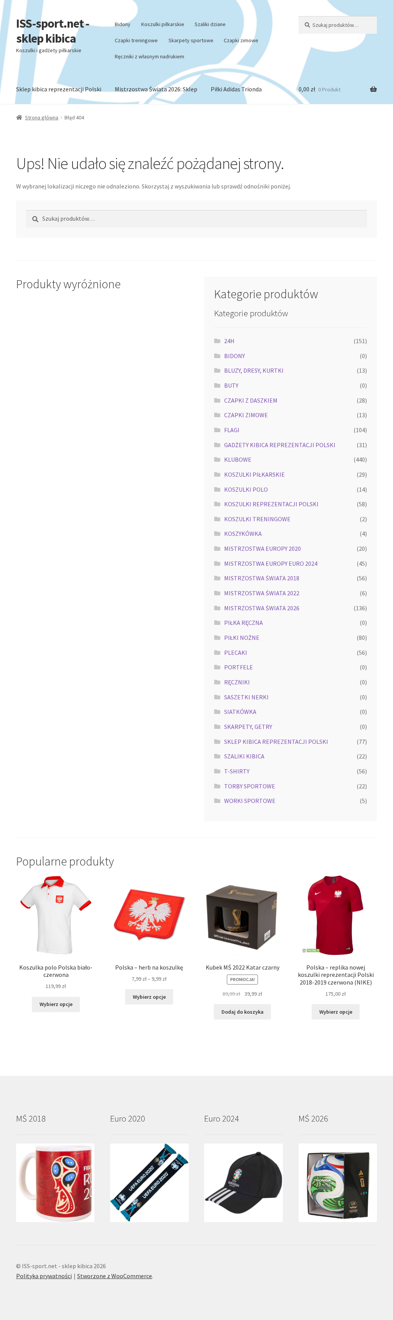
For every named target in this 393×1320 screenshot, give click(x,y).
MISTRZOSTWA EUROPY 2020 (262, 548)
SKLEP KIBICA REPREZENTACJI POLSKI (276, 741)
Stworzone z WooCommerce (114, 1276)
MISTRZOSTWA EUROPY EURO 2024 (270, 563)
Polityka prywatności (44, 1276)
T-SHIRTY (236, 771)
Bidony (122, 24)
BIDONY (234, 356)
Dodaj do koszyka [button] (242, 1011)
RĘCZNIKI (237, 682)
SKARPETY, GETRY (248, 726)
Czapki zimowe (241, 40)
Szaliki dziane (210, 24)
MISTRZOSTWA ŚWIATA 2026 (261, 608)
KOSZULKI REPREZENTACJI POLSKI (271, 504)
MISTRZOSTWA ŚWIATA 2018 (261, 578)
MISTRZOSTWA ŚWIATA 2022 (261, 593)
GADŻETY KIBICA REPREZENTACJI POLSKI (279, 445)
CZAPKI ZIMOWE (246, 415)
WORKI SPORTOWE (250, 801)
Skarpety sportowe (190, 40)
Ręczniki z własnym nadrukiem (149, 56)
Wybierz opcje (56, 1004)
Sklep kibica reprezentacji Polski (58, 89)
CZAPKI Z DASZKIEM (250, 400)
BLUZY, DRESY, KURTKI (254, 370)
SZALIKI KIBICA (244, 756)
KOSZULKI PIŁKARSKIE (254, 474)
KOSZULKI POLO (246, 489)
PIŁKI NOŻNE (241, 637)
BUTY (231, 385)
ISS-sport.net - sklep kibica (52, 31)
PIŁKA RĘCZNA (243, 622)
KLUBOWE (237, 459)
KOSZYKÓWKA (243, 533)
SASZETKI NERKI (246, 697)
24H (229, 341)
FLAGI (231, 430)
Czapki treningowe (136, 40)
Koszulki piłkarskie (162, 24)
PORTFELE (238, 667)
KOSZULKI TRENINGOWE (257, 519)
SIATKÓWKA (240, 711)
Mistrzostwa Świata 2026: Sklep (156, 89)
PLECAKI (235, 652)
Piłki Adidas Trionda (236, 89)
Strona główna (41, 117)
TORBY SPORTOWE (249, 786)
